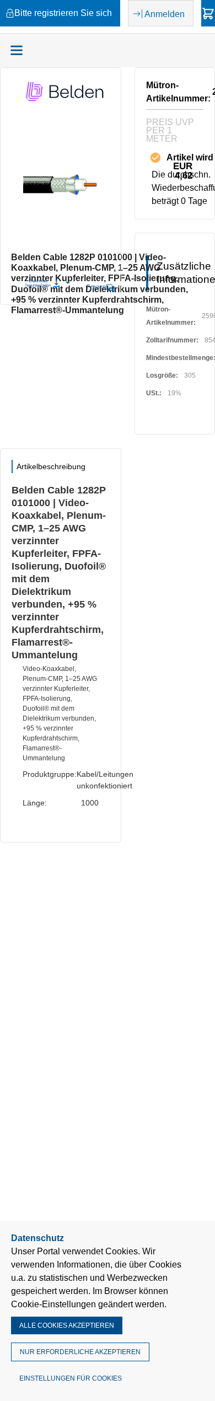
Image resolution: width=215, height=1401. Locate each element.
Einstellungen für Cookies (70, 1378)
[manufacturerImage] (66, 101)
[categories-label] (16, 50)
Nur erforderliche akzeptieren (80, 1352)
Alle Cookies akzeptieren (66, 1325)
